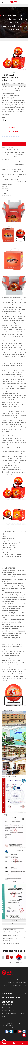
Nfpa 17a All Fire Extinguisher (11, 943)
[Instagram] (24, 1031)
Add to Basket (12, 131)
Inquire (11, 127)
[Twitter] (15, 1031)
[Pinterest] (24, 1035)
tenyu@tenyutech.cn (8, 1010)
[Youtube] (20, 1031)
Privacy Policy (10, 1027)
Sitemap (4, 1027)
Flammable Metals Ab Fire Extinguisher (10, 939)
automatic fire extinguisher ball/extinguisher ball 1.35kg (9, 962)
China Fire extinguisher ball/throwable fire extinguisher (12, 931)
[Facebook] (7, 1031)
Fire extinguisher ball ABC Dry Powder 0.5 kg (19, 962)
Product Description (10, 144)
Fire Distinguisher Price (10, 935)
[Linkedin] (11, 1031)
